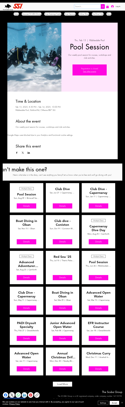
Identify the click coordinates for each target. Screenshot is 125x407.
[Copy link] (37, 395)
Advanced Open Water (98, 294)
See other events (89, 71)
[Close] (122, 403)
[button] (107, 6)
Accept (114, 403)
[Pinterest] (30, 395)
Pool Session (26, 194)
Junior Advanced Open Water (62, 325)
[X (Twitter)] (12, 395)
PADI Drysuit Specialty (26, 325)
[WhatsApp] (18, 395)
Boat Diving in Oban (26, 223)
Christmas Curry (98, 353)
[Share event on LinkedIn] (29, 153)
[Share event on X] (23, 153)
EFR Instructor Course (98, 325)
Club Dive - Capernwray (98, 191)
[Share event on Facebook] (17, 153)
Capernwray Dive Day (98, 228)
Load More (62, 384)
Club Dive (62, 189)
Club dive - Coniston (62, 223)
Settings (103, 403)
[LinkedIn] (24, 395)
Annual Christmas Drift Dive (62, 355)
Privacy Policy (14, 404)
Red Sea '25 (62, 257)
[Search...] (103, 6)
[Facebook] (5, 395)
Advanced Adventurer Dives (26, 264)
